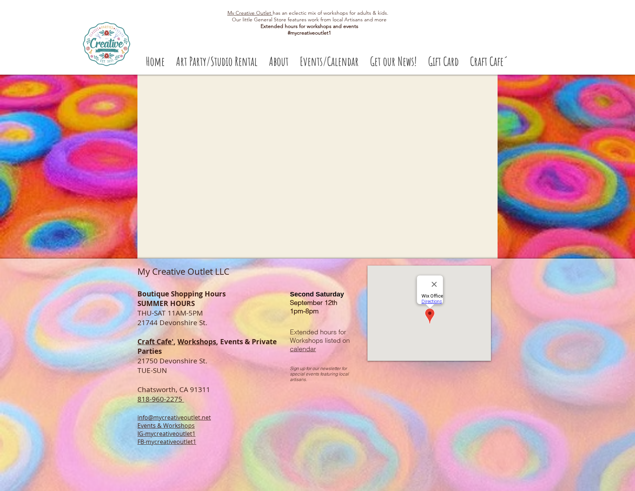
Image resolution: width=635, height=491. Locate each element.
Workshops (196, 341)
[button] (216, 61)
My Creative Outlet (250, 13)
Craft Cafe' (155, 341)
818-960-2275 (160, 399)
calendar (303, 349)
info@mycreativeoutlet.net (174, 417)
